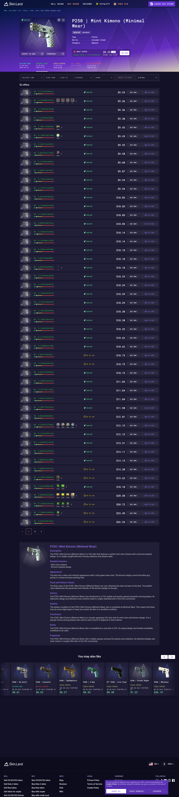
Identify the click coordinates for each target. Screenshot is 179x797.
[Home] (13, 4)
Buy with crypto (38, 791)
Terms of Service (94, 784)
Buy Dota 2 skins (39, 784)
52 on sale (42, 65)
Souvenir (86, 32)
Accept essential (136, 791)
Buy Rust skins (38, 788)
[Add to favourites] (63, 20)
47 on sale (24, 65)
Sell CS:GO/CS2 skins (13, 780)
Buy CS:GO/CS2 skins (41, 780)
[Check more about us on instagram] (169, 780)
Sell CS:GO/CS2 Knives (14, 795)
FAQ (61, 788)
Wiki (61, 791)
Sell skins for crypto (12, 791)
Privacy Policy (93, 780)
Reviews (87, 4)
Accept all (116, 791)
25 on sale (94, 65)
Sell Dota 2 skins (11, 784)
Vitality (105, 4)
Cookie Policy (111, 784)
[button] (171, 657)
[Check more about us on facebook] (173, 780)
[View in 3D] (59, 20)
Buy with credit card (40, 795)
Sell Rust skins (10, 788)
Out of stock (76, 64)
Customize (157, 791)
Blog (61, 780)
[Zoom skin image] (21, 94)
